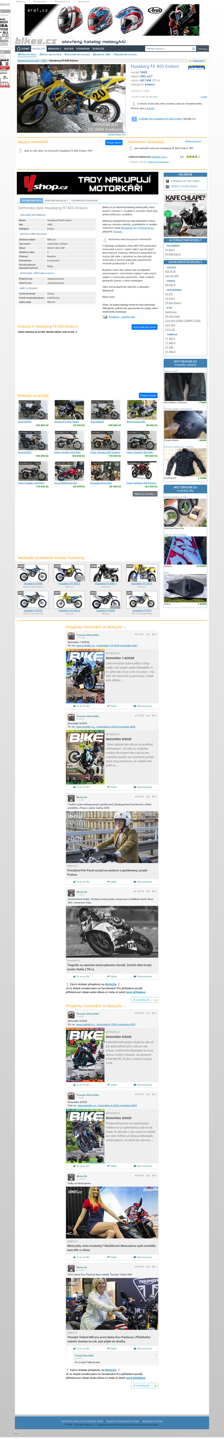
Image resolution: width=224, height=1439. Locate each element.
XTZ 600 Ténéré (66, 421)
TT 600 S (170, 342)
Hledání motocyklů (125, 54)
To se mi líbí (82, 706)
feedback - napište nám (121, 316)
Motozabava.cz (62, 2)
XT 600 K (170, 351)
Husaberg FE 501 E (141, 583)
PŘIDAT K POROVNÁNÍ (184, 186)
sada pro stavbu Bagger (175, 534)
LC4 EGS (170, 325)
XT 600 (169, 347)
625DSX (24, 421)
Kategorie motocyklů (77, 54)
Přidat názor (114, 142)
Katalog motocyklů (28, 60)
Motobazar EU (129, 227)
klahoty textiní (171, 371)
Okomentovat (144, 706)
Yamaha (172, 334)
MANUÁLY (54, 48)
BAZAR (69, 48)
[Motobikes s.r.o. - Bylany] (33, 409)
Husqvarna (174, 290)
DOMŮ (25, 48)
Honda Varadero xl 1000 (176, 497)
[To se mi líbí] (147, 634)
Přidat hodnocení (193, 141)
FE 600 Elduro (173, 254)
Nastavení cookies (152, 1421)
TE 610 (169, 294)
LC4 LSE (170, 329)
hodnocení (198, 60)
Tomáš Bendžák (84, 1355)
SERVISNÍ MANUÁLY (56, 200)
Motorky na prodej (33, 395)
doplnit (150, 108)
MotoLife (81, 797)
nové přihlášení (135, 992)
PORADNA (83, 48)
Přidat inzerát (148, 395)
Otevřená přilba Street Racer (178, 409)
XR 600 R (170, 285)
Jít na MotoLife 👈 (145, 999)
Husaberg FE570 (33, 610)
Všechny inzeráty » (145, 493)
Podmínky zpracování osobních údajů (82, 1421)
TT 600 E (170, 338)
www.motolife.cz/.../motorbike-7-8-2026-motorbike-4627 (107, 645)
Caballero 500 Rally (67, 452)
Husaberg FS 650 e (106, 583)
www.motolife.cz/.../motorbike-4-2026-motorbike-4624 (107, 1105)
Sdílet (113, 706)
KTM (169, 307)
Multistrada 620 (65, 483)
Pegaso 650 (136, 421)
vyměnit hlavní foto (117, 134)
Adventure (171, 311)
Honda (171, 281)
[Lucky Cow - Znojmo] (69, 470)
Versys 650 (101, 483)
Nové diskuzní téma (144, 327)
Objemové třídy (102, 54)
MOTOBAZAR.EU (185, 363)
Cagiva (171, 267)
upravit (204, 97)
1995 (44, 60)
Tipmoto (117, 231)
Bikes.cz (21, 2)
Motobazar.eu (40, 2)
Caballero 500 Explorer (105, 452)
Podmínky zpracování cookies (122, 1421)
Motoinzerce (147, 227)
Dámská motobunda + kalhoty (179, 446)
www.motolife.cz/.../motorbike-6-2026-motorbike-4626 (105, 726)
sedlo (166, 572)
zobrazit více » (159, 156)
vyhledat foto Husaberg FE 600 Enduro (160, 118)
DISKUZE (98, 48)
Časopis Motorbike (87, 635)
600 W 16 (170, 271)
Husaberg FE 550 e (69, 583)
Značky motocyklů (50, 54)
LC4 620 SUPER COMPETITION (182, 320)
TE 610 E (170, 298)
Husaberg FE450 (33, 583)
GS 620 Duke (172, 316)
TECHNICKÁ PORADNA (84, 200)
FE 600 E (170, 249)
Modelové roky (27, 54)
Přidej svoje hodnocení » (158, 162)
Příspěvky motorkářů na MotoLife (96, 627)
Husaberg (173, 245)
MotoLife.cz (84, 2)
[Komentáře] (153, 634)
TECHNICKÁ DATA (31, 200)
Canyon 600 (172, 275)
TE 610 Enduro (173, 302)
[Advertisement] (87, 365)
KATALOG (39, 48)
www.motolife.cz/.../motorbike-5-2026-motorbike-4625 (105, 1024)
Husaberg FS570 (141, 610)
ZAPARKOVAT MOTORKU (185, 181)
